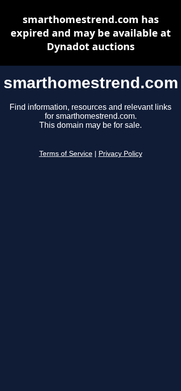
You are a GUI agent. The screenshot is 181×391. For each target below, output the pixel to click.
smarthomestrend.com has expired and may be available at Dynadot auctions (91, 33)
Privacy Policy (120, 153)
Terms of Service (66, 153)
